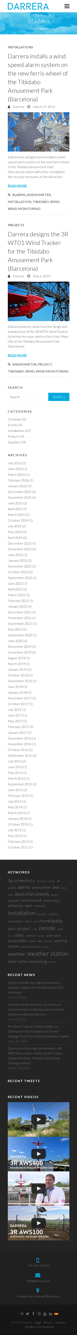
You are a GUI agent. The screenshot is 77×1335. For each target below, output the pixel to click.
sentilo (41, 935)
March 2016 (16, 778)
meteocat (53, 914)
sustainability (17, 941)
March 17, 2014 (43, 107)
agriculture (41, 881)
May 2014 (15, 807)
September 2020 (20, 635)
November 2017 (19, 698)
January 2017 (17, 732)
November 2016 (19, 744)
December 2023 (19, 543)
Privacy (48, 1322)
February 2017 (18, 727)
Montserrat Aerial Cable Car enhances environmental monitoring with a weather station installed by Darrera (36, 1009)
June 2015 (15, 790)
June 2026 (15, 469)
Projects (16, 225)
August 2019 (16, 658)
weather (16, 954)
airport (52, 881)
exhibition (15, 906)
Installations (20, 47)
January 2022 (17, 606)
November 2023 (19, 549)
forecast (40, 906)
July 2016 (14, 761)
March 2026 (16, 474)
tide (39, 941)
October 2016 (18, 750)
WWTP (52, 962)
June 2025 (15, 503)
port (12, 928)
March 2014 (16, 813)
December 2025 (19, 492)
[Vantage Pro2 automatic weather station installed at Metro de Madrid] (38, 1119)
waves (46, 946)
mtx (35, 921)
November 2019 (19, 652)
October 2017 (18, 704)
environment (31, 900)
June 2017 (15, 715)
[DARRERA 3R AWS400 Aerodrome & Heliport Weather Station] (38, 1154)
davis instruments (32, 894)
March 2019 (16, 664)
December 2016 (19, 738)
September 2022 (20, 578)
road (60, 929)
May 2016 (15, 773)
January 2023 (17, 560)
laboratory (42, 914)
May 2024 (15, 532)
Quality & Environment (39, 1326)
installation (19, 202)
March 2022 (16, 595)
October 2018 (18, 675)
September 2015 (20, 784)
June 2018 (15, 686)
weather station (47, 953)
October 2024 (18, 520)
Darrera (18, 107)
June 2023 (15, 555)
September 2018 (20, 681)
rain (34, 929)
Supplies (14, 442)
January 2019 (17, 669)
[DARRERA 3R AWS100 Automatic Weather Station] (38, 1223)
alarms (18, 195)
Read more (17, 186)
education (14, 900)
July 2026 (14, 463)
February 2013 (18, 841)
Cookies (60, 1322)
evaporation (51, 900)
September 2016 (20, 755)
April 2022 (15, 589)
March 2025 (16, 514)
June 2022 (15, 583)
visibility (48, 941)
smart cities (53, 935)
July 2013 (14, 830)
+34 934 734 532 (38, 1265)
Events (13, 425)
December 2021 (19, 612)
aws (56, 887)
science (30, 935)
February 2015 (18, 795)
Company (14, 419)
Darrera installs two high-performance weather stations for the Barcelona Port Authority (35, 987)
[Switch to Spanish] (56, 1314)
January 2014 (17, 818)
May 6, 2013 (41, 276)
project (45, 364)
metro (28, 921)
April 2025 (15, 509)
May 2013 (15, 836)
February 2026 (18, 480)
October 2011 (18, 847)
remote (47, 928)
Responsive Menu (66, 6)
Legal (38, 1322)
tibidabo (41, 202)
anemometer (39, 195)
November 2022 (19, 566)
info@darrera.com (38, 1281)
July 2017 (14, 709)
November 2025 (19, 497)
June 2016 (15, 767)
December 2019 (19, 646)
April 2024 (15, 537)
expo (28, 906)
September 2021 (20, 623)
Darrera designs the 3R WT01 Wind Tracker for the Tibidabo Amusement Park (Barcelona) (38, 251)
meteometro (15, 921)
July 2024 (14, 526)
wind (55, 202)
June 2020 (15, 641)
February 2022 (18, 600)
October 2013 (18, 824)
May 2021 (15, 629)
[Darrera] (28, 6)
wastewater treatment (31, 946)
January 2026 (17, 486)
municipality (51, 920)
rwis (10, 935)
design (54, 894)
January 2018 (17, 692)
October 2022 (18, 572)
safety (19, 935)
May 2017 (15, 721)
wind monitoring (24, 209)
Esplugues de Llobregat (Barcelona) (38, 1296)
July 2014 (14, 801)
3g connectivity (21, 880)
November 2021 (19, 618)
